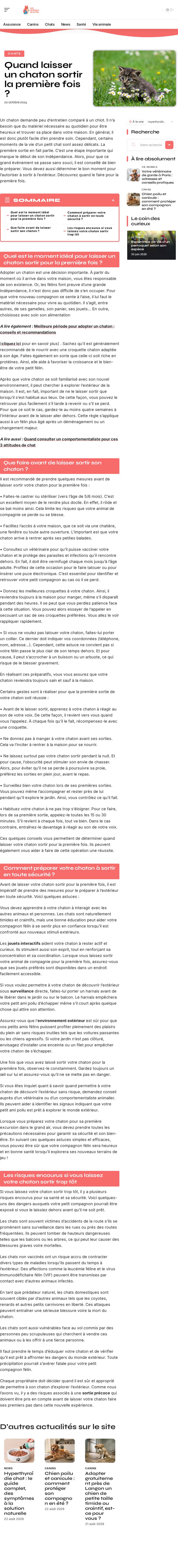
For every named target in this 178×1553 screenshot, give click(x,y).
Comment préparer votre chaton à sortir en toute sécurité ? (87, 216)
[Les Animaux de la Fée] (31, 10)
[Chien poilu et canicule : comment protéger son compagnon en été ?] (60, 1451)
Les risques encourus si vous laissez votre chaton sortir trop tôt (90, 231)
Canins (50, 1468)
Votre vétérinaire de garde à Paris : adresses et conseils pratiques (158, 176)
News (8, 1468)
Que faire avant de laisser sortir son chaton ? (31, 229)
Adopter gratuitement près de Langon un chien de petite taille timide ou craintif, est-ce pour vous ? (100, 1496)
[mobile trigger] (8, 10)
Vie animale (150, 167)
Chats (14, 53)
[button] (171, 121)
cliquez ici (11, 343)
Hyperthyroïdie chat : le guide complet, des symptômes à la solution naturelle (156, 121)
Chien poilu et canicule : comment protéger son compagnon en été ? (60, 1488)
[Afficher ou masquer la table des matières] (87, 200)
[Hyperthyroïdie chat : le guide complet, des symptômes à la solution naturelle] (19, 1451)
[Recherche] (158, 10)
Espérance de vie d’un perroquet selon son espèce (150, 245)
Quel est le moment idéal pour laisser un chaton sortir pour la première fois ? (32, 215)
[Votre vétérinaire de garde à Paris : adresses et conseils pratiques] (133, 175)
